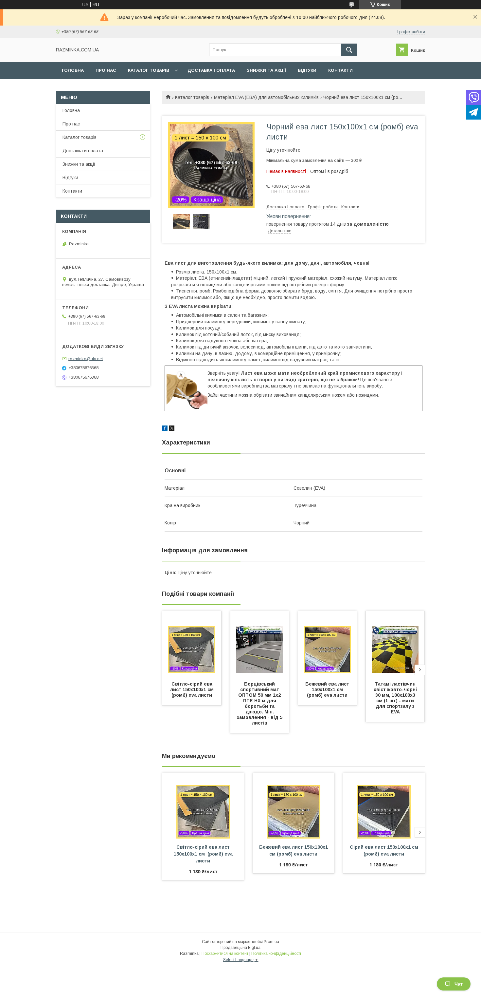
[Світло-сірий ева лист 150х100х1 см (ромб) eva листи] (191, 644)
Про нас (106, 70)
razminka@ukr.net (85, 358)
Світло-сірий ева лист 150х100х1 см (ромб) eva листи (193, 689)
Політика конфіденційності (276, 953)
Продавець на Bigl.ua (240, 947)
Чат (458, 984)
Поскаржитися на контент (225, 953)
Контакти (340, 70)
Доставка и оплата (82, 150)
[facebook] (165, 429)
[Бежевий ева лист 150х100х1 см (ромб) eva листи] (327, 644)
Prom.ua (271, 941)
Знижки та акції (266, 70)
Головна (73, 70)
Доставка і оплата (211, 70)
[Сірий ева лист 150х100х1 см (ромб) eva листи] (384, 806)
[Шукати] (349, 50)
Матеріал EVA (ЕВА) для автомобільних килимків (266, 97)
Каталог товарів (148, 70)
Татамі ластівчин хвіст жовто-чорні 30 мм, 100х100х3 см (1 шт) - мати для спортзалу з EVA (396, 697)
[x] (171, 429)
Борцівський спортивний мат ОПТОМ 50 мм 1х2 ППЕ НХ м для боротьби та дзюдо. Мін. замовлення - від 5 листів (260, 703)
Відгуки (307, 70)
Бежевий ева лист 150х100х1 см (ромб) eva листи (327, 689)
